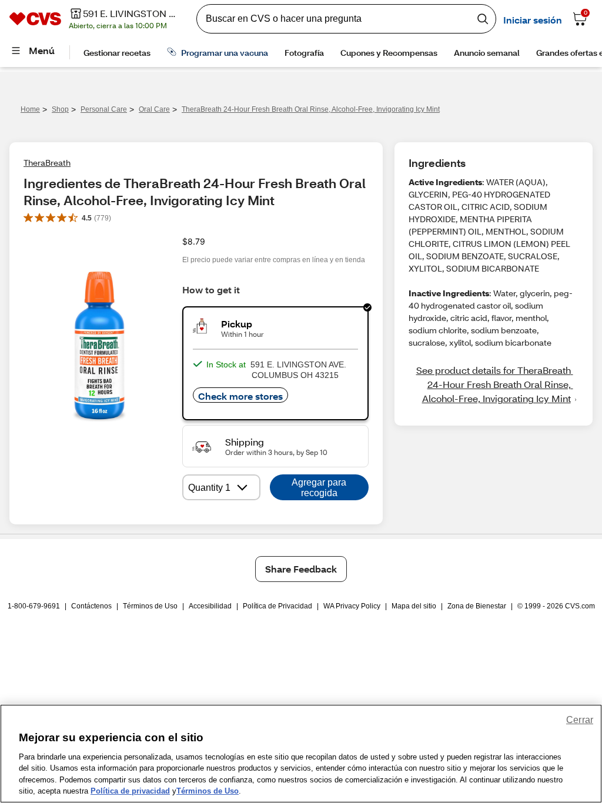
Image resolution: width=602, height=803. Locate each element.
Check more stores (240, 396)
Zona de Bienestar (476, 606)
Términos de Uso (150, 606)
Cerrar (579, 720)
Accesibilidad (210, 606)
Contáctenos (91, 606)
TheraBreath (47, 162)
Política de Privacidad (277, 606)
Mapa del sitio (414, 606)
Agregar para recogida (319, 487)
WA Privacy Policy (351, 606)
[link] (493, 384)
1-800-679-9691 (34, 606)
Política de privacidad (130, 791)
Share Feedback (301, 569)
